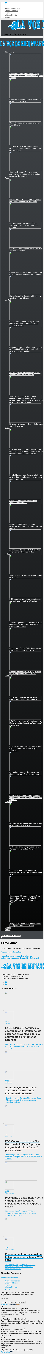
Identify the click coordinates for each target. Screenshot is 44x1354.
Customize (5, 1302)
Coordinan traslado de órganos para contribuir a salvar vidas (23, 502)
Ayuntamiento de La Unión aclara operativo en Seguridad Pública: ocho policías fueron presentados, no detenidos (25, 349)
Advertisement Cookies (11, 1340)
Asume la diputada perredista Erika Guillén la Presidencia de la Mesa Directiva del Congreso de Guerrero (25, 625)
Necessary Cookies (10, 1309)
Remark (20, 1319)
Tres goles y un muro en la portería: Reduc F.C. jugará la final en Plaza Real (25, 925)
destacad (8, 1277)
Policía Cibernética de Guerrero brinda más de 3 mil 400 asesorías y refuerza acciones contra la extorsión (25, 477)
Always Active (22, 1309)
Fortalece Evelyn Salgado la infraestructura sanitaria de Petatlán (25, 250)
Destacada (3, 1277)
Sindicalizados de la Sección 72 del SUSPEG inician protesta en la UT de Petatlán (23, 225)
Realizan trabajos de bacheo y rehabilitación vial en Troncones (26, 425)
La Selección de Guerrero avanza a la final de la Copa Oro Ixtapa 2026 (25, 824)
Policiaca (8, 676)
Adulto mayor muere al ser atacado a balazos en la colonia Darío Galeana (23, 698)
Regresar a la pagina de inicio (11, 952)
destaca (13, 1277)
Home (7, 13)
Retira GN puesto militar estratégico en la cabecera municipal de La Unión (24, 374)
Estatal (7, 428)
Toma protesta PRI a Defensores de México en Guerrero (25, 576)
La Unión (8, 300)
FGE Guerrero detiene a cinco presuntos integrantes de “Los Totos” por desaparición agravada (25, 798)
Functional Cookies (10, 1319)
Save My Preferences (16, 1350)
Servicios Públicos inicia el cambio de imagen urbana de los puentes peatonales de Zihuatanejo (25, 148)
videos (7, 17)
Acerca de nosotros (12, 9)
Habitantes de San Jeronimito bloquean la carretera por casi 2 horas (25, 297)
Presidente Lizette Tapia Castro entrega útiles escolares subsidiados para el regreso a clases (26, 76)
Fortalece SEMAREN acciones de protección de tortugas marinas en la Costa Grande (25, 526)
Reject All (13, 1302)
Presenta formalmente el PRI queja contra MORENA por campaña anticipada (25, 673)
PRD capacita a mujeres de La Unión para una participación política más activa (25, 600)
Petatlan (8, 178)
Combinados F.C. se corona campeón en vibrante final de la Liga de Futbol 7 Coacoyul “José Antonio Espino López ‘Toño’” (24, 899)
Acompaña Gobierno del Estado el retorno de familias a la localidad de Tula (25, 551)
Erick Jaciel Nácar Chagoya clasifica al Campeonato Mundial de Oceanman (24, 848)
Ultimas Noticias (11, 15)
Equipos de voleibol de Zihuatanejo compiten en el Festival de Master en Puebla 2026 (26, 872)
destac (16, 1277)
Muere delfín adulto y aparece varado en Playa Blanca (24, 124)
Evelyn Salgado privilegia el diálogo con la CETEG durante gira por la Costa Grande (25, 273)
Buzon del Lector (11, 11)
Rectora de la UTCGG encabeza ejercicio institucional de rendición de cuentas (25, 201)
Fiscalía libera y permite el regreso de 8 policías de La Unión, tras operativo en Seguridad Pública (24, 324)
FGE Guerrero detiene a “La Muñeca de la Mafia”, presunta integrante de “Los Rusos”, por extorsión (25, 723)
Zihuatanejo (9, 52)
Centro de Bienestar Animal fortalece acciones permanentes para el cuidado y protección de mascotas (24, 174)
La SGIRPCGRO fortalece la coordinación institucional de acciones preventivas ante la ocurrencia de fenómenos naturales (26, 451)
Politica (8, 554)
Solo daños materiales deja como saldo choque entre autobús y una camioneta (24, 773)
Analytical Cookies (10, 1329)
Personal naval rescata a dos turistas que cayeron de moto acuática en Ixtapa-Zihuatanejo (25, 748)
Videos (7, 930)
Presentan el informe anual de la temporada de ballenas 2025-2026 (26, 100)
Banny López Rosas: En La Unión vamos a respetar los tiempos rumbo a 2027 (25, 649)
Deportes (8, 802)
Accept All (21, 1302)
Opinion (8, 928)
